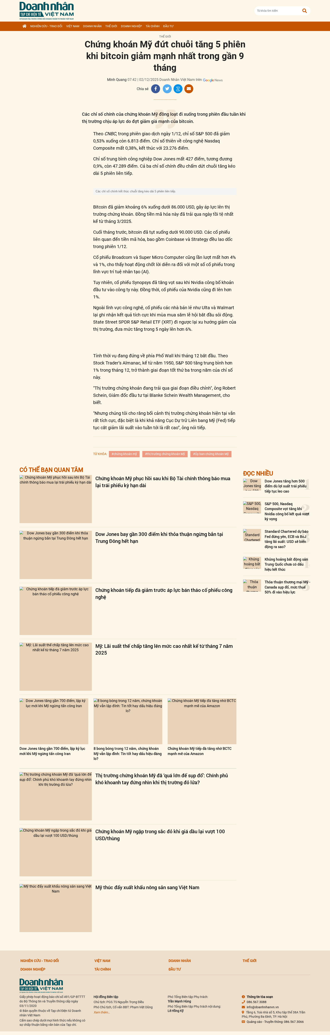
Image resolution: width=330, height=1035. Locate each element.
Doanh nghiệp (131, 26)
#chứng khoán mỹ (124, 454)
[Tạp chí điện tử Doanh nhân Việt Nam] (47, 10)
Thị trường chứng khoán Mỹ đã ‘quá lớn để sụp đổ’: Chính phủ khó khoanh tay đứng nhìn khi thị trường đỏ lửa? (161, 779)
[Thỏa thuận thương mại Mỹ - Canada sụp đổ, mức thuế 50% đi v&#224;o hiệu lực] (252, 585)
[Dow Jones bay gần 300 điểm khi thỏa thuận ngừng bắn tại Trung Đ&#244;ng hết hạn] (56, 555)
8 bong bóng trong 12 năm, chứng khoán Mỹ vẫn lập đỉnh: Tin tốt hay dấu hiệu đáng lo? (128, 753)
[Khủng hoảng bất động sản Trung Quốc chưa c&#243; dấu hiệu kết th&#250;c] (252, 563)
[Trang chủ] (24, 26)
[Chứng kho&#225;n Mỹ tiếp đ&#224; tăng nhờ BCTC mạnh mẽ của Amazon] (202, 721)
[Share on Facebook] (155, 88)
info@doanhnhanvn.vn (263, 1007)
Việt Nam (72, 26)
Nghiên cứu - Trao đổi (46, 26)
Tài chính (152, 26)
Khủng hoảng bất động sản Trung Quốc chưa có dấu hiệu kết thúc (286, 564)
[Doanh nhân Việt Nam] (41, 985)
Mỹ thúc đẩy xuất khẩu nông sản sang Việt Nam (147, 887)
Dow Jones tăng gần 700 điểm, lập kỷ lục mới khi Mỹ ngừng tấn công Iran (52, 751)
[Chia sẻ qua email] (188, 88)
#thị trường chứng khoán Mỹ (165, 454)
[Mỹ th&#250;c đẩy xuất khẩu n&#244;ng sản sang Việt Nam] (56, 908)
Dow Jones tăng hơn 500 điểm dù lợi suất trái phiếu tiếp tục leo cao (285, 486)
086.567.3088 (256, 1002)
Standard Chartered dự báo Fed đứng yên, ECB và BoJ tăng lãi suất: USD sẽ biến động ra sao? (286, 539)
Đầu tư (168, 26)
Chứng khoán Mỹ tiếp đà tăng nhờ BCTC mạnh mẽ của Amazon (199, 751)
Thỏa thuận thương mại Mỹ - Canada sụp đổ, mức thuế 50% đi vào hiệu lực (287, 587)
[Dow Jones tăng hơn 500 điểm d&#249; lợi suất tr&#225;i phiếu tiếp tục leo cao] (252, 485)
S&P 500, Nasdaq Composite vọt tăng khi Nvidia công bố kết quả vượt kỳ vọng (287, 511)
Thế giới (111, 26)
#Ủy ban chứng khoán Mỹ (211, 454)
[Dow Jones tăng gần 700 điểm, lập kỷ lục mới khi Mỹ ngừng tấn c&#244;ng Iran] (54, 721)
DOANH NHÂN (92, 26)
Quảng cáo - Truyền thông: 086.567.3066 (275, 1022)
